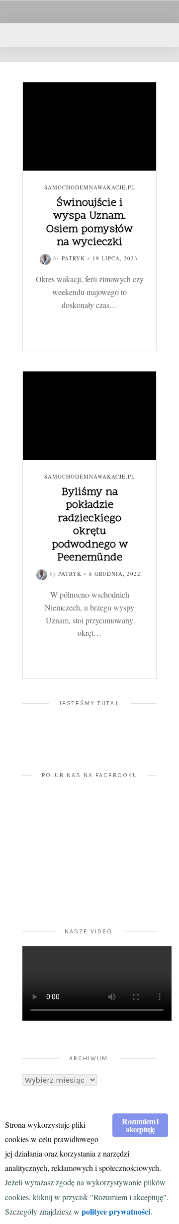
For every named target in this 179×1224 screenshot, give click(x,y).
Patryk (73, 258)
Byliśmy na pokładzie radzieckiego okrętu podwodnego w (90, 525)
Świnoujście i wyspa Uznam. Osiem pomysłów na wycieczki (89, 223)
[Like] (58, 320)
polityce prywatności (116, 1211)
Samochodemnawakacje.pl (89, 187)
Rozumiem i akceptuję (140, 1125)
